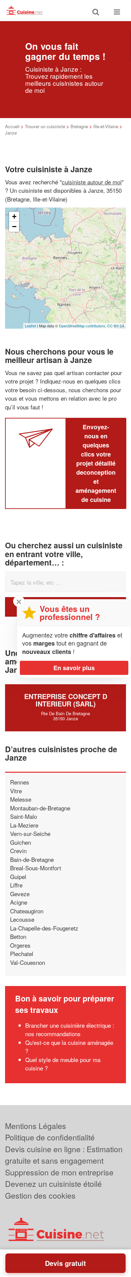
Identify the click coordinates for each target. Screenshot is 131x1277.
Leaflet (30, 325)
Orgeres (20, 945)
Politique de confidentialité (50, 1137)
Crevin (18, 850)
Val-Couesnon (27, 962)
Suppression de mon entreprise (59, 1172)
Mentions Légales (35, 1125)
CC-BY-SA (115, 325)
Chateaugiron (26, 911)
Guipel (18, 876)
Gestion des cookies (40, 1195)
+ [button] (14, 216)
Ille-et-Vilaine (105, 126)
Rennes (19, 782)
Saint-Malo (23, 816)
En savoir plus (74, 667)
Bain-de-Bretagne (32, 859)
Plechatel (21, 953)
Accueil (12, 126)
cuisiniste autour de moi (92, 182)
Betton (18, 936)
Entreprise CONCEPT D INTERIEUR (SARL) (65, 699)
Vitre (16, 791)
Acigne (18, 902)
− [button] (14, 226)
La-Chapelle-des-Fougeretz (44, 928)
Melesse (20, 799)
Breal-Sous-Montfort (35, 868)
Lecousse (22, 919)
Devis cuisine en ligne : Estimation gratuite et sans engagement (64, 1154)
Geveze (20, 893)
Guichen (20, 842)
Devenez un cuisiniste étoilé (53, 1183)
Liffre (16, 885)
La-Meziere (24, 825)
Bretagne (79, 126)
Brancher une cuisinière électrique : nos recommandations (69, 1029)
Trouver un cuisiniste (45, 126)
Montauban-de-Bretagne (40, 808)
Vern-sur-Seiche (30, 833)
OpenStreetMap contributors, (83, 325)
